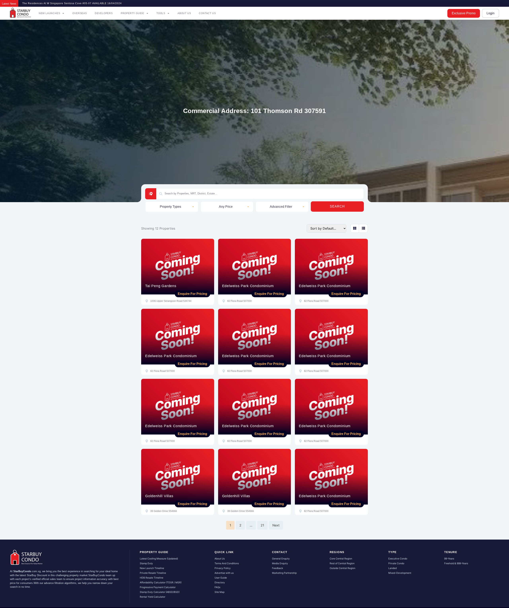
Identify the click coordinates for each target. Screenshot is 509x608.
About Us (184, 13)
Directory (220, 582)
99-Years (449, 558)
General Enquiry (281, 558)
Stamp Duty (146, 563)
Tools (160, 13)
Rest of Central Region (342, 563)
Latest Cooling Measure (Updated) (159, 558)
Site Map (219, 591)
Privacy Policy (223, 568)
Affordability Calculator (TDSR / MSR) (161, 582)
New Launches (49, 13)
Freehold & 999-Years (456, 563)
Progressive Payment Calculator (158, 587)
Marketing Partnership (284, 572)
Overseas (79, 13)
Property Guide (132, 13)
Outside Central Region (342, 568)
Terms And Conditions (227, 563)
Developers (104, 13)
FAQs (217, 587)
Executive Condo (397, 558)
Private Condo (396, 563)
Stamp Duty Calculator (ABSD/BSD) (160, 591)
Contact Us (207, 13)
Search (337, 206)
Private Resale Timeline (153, 572)
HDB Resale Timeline (151, 577)
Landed (392, 568)
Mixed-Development (399, 572)
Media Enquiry (280, 563)
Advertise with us (224, 572)
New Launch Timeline (152, 568)
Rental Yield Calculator (152, 596)
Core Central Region (341, 558)
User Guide (221, 577)
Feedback (277, 568)
